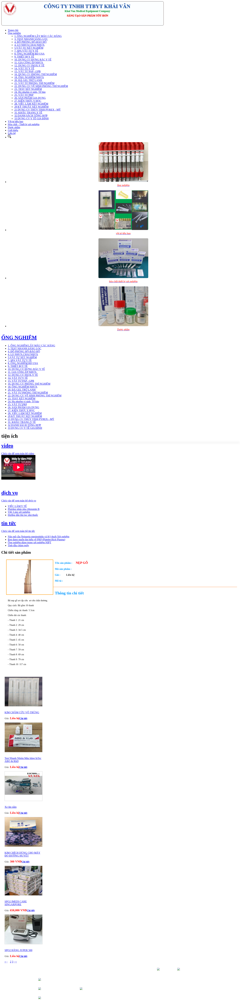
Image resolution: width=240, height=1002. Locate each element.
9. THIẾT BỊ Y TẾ (24, 56)
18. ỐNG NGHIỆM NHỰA (29, 77)
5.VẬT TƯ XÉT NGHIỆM (28, 47)
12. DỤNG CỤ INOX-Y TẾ (29, 65)
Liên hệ (12, 133)
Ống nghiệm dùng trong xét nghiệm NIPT (29, 542)
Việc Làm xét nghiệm (19, 512)
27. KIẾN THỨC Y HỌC (27, 100)
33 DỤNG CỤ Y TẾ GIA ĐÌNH (31, 118)
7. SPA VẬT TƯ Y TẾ (26, 50)
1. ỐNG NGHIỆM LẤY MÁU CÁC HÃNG (38, 36)
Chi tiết (23, 718)
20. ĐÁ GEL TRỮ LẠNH (28, 80)
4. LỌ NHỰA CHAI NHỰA (29, 45)
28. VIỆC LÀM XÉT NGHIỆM (31, 103)
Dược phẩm (14, 127)
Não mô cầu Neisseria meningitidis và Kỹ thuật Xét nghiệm (38, 536)
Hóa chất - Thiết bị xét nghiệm (23, 124)
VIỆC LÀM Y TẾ (17, 506)
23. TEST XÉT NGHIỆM (28, 89)
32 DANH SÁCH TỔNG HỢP (31, 115)
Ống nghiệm (14, 33)
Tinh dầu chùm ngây (18, 545)
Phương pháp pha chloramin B (24, 509)
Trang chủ (13, 30)
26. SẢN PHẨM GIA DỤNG (30, 98)
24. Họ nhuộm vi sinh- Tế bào (30, 92)
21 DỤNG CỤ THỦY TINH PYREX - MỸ (37, 109)
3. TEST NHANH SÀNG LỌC (31, 39)
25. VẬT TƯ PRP (23, 95)
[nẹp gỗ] (30, 592)
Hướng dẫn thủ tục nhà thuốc (23, 515)
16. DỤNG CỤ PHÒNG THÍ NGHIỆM (35, 74)
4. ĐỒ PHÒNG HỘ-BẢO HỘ (30, 42)
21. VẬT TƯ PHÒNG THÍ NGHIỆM (34, 83)
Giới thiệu (13, 130)
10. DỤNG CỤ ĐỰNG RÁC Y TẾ (32, 59)
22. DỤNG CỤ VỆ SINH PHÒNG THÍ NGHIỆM (41, 86)
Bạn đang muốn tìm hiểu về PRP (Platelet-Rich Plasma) (36, 539)
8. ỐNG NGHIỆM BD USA (29, 53)
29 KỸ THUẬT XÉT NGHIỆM (31, 106)
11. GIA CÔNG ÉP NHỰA (28, 62)
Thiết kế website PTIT (190, 977)
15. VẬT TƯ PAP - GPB (27, 71)
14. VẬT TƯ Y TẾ (24, 68)
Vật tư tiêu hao (15, 121)
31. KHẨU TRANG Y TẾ (28, 112)
